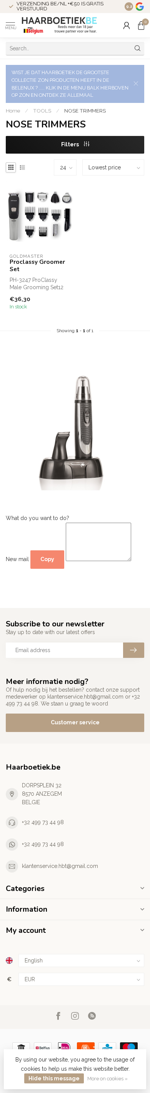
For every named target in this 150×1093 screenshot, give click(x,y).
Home (13, 111)
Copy (47, 559)
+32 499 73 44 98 (43, 822)
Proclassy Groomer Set (37, 265)
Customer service (75, 722)
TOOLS (42, 111)
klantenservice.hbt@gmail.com (60, 866)
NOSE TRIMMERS (85, 111)
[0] (141, 25)
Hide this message (54, 1078)
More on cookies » (107, 1078)
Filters (70, 144)
